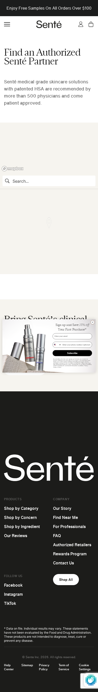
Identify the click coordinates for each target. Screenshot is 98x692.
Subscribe (72, 353)
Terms (59, 367)
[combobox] (57, 345)
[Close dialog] (92, 322)
